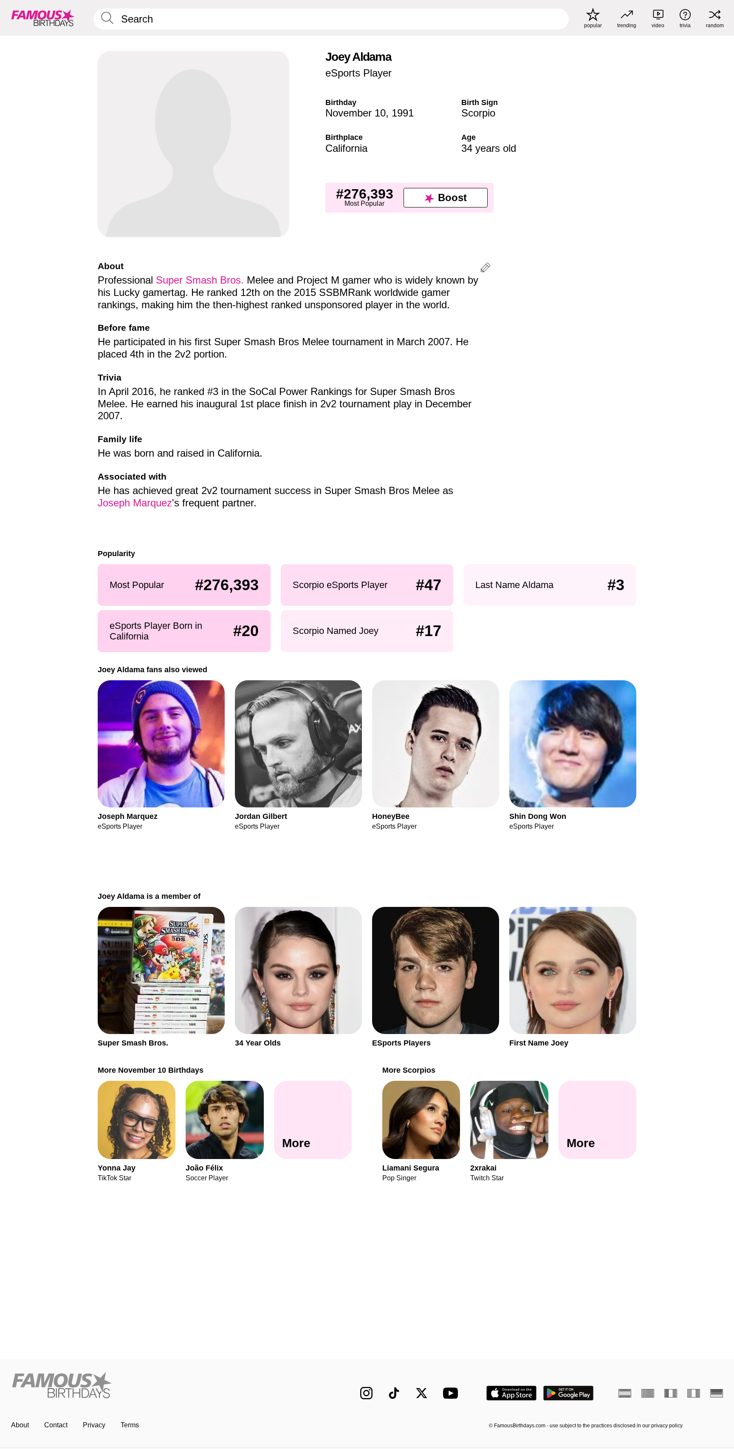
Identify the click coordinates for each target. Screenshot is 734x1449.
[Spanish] (624, 1393)
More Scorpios (408, 1069)
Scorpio (478, 113)
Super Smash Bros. (200, 280)
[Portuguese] (647, 1393)
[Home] (168, 1386)
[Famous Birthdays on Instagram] (366, 1393)
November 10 (355, 113)
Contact (56, 1425)
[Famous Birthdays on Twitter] (421, 1393)
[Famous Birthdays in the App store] (511, 1393)
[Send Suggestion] (485, 269)
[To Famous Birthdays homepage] (43, 18)
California (346, 148)
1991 (403, 113)
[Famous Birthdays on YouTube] (452, 1393)
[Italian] (693, 1393)
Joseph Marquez (135, 503)
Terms (130, 1425)
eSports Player (358, 73)
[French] (670, 1393)
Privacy (94, 1425)
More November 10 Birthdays (150, 1069)
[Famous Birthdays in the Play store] (568, 1393)
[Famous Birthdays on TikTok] (394, 1393)
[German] (716, 1393)
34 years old (488, 148)
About (20, 1425)
